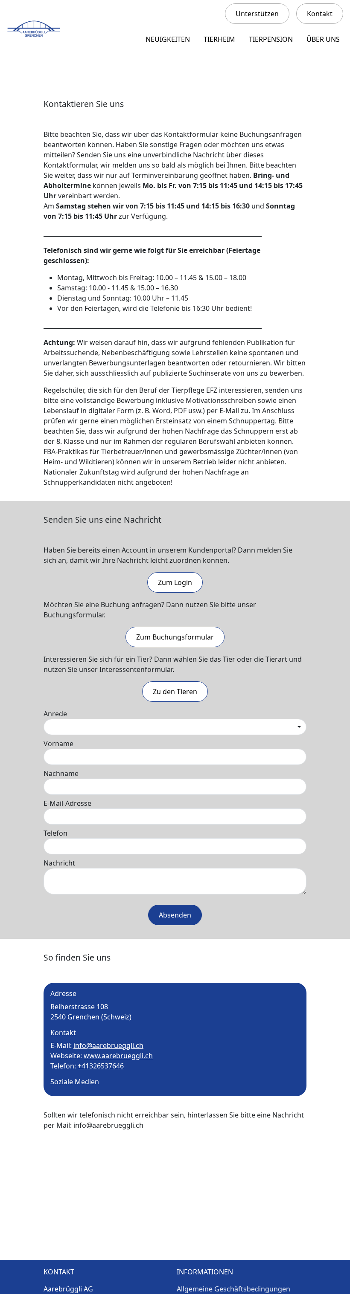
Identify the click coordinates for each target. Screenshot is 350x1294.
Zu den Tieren (175, 691)
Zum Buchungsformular (175, 637)
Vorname (58, 743)
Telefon (55, 833)
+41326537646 (101, 1066)
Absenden (175, 915)
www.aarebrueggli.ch (118, 1055)
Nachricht (59, 863)
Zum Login (175, 582)
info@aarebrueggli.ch (108, 1045)
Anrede (55, 713)
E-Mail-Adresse (67, 803)
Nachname (61, 773)
